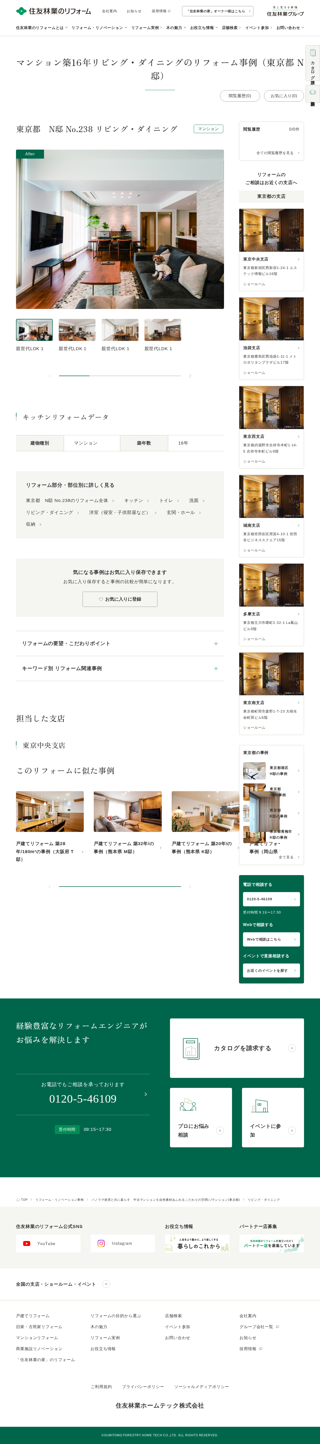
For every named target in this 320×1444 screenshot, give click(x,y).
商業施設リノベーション (39, 1349)
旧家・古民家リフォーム (39, 1327)
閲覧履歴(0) (240, 96)
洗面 (194, 500)
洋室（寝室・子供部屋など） (120, 512)
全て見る (286, 857)
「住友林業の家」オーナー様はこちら (215, 11)
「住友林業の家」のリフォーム (45, 1360)
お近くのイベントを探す (267, 970)
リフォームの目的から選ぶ (115, 1316)
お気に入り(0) (284, 96)
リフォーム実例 (145, 27)
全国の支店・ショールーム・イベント (56, 1284)
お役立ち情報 (103, 1349)
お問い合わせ (177, 1338)
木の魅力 (99, 1327)
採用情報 (159, 11)
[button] (74, 376)
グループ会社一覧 (257, 1327)
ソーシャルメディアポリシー (201, 1387)
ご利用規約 (101, 1387)
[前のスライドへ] (50, 376)
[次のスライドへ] (190, 376)
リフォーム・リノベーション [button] (97, 27)
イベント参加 (257, 27)
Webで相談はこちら (264, 939)
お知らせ (134, 11)
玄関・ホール (181, 512)
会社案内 (109, 11)
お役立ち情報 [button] (202, 27)
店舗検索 (230, 27)
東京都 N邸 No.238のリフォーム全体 (67, 500)
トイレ (166, 500)
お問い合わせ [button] (288, 27)
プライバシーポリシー (143, 1387)
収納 (31, 524)
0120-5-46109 (259, 899)
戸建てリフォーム (33, 1316)
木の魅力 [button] (174, 27)
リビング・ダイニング (49, 512)
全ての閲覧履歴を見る (275, 153)
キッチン (133, 500)
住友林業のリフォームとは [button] (40, 27)
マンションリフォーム (37, 1338)
